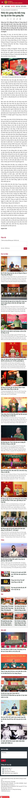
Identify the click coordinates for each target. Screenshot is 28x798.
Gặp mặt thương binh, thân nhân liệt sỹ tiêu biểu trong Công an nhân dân (14, 471)
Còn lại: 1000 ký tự (5, 248)
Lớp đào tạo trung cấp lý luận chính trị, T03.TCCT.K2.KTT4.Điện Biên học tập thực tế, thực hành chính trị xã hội (14, 695)
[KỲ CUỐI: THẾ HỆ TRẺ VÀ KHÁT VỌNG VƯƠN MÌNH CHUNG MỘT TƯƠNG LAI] (14, 731)
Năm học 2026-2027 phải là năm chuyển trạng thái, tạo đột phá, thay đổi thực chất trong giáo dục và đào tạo (13, 719)
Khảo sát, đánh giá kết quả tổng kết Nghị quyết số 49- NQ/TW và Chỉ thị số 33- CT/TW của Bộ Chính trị (14, 360)
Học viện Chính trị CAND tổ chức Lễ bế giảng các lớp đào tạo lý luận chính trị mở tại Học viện (13, 650)
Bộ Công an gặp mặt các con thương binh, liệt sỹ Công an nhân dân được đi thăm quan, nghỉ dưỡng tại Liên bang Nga (14, 500)
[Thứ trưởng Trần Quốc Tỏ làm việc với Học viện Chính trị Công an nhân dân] (21, 601)
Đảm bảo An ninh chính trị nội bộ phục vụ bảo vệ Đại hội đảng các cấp (13, 332)
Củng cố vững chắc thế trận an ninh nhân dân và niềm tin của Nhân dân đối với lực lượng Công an (13, 672)
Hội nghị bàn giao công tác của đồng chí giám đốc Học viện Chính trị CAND (6, 624)
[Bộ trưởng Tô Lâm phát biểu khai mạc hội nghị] (14, 66)
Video (2, 540)
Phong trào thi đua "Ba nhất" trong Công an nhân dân (18, 581)
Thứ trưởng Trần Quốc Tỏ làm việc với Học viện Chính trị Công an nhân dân (20, 609)
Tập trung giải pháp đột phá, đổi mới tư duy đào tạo (18, 588)
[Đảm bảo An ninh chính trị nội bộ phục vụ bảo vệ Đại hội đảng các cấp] (14, 322)
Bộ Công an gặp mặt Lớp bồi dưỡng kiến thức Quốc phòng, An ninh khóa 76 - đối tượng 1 (13, 529)
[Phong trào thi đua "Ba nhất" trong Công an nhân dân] (5, 582)
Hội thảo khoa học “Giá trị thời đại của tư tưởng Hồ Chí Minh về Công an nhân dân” (13, 443)
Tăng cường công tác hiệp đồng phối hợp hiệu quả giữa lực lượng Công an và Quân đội (14, 415)
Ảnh (2, 594)
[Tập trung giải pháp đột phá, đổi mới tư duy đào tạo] (5, 589)
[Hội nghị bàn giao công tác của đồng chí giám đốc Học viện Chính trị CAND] (7, 615)
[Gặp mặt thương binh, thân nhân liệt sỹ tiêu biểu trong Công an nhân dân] (14, 461)
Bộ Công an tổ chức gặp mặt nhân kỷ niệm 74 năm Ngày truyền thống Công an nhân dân (13, 388)
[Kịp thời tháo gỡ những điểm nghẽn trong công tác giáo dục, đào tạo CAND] (14, 550)
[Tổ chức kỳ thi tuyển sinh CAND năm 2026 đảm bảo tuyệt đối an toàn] (5, 574)
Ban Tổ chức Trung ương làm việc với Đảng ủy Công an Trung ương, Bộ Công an (14, 274)
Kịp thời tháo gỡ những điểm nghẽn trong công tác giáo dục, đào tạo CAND (13, 560)
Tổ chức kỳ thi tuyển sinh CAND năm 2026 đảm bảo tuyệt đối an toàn (18, 574)
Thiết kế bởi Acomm (5, 791)
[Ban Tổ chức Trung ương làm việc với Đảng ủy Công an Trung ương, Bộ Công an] (14, 264)
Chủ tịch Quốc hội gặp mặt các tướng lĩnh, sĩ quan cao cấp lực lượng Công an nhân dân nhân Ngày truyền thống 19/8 (14, 302)
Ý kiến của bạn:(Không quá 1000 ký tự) (10, 240)
